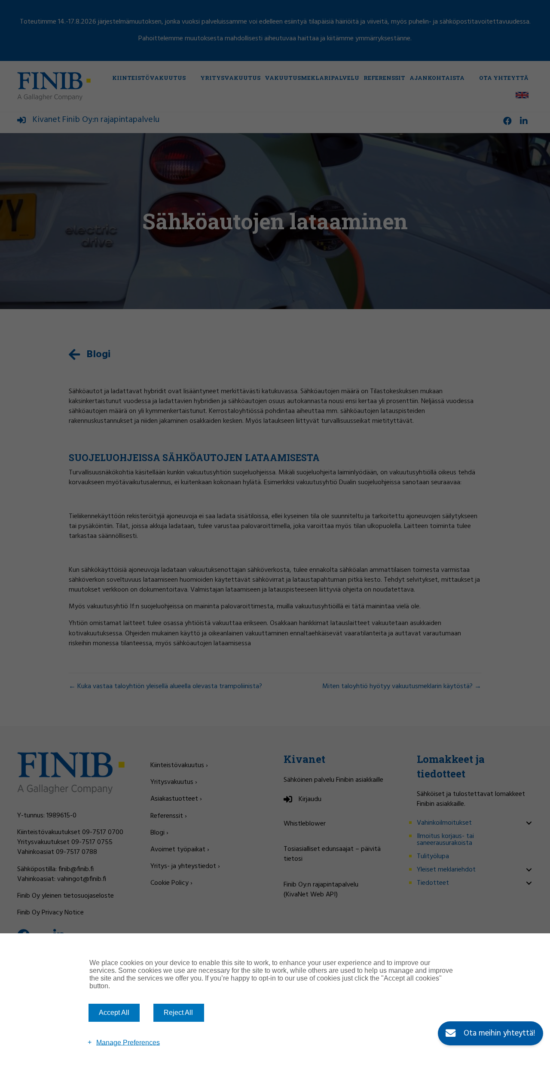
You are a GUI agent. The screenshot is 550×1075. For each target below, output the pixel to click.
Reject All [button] (178, 1012)
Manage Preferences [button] (128, 1042)
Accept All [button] (114, 1012)
